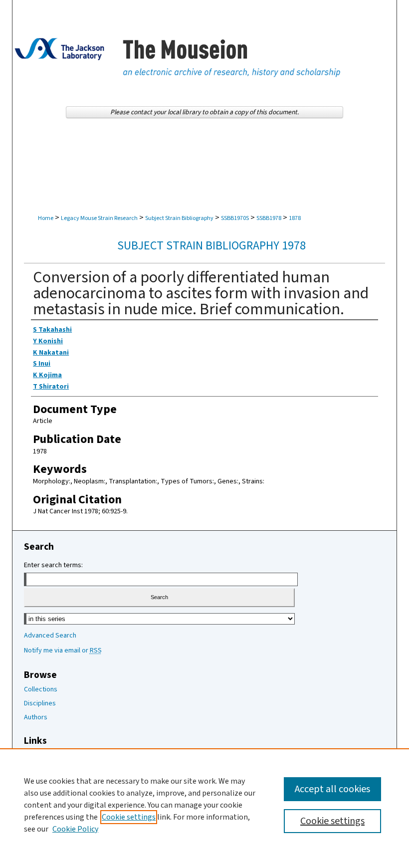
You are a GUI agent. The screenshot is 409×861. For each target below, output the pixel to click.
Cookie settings (129, 817)
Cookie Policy (75, 829)
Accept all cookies (332, 789)
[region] (204, 804)
